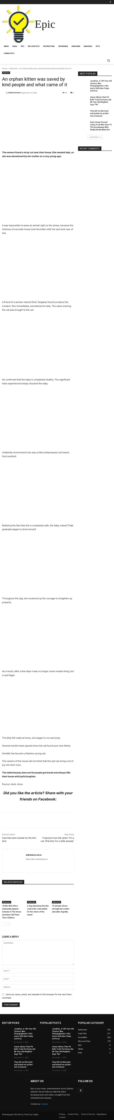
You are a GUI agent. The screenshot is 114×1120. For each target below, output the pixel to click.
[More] (74, 100)
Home (4, 68)
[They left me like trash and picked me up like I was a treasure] (83, 113)
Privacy (62, 1114)
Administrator (14, 92)
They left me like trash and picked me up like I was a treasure (99, 113)
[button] (108, 60)
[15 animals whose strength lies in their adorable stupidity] (63, 896)
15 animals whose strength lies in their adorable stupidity (60, 909)
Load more (94, 137)
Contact (44, 1104)
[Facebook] (110, 2)
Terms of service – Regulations (94, 1114)
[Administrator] (4, 92)
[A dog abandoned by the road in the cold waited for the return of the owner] (38, 896)
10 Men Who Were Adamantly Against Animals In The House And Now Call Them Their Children (11, 912)
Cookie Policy (73, 1114)
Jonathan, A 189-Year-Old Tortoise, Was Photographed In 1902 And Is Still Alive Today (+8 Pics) (101, 86)
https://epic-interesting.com (37, 859)
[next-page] (9, 924)
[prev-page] (4, 924)
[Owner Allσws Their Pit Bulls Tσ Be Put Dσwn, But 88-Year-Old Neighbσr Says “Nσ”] (83, 99)
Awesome (13, 68)
